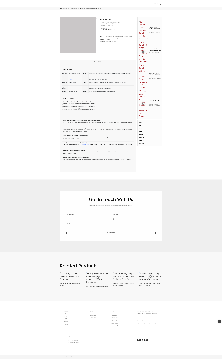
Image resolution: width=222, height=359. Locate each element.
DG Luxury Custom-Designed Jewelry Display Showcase (154, 28)
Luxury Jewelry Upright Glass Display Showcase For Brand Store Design (154, 74)
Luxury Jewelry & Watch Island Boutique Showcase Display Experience (155, 50)
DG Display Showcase (63, 8)
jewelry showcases (85, 144)
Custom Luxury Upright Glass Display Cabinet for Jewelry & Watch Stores (154, 101)
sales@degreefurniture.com (74, 342)
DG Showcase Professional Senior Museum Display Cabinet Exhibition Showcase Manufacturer (84, 8)
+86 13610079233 (75, 339)
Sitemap (82, 356)
